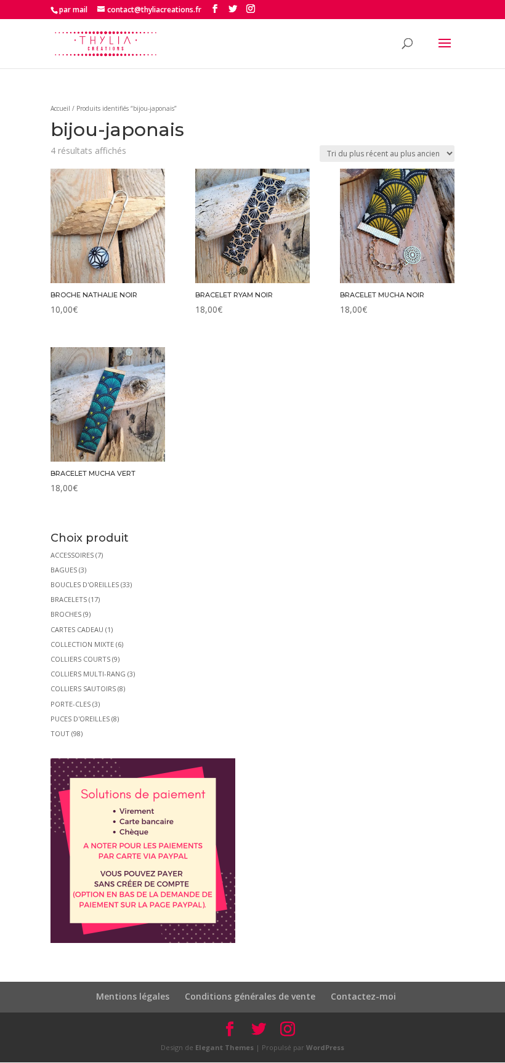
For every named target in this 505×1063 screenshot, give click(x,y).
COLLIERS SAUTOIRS (83, 688)
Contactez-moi (363, 996)
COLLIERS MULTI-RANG (88, 673)
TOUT (60, 733)
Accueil (60, 108)
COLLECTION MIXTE (82, 644)
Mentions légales (132, 996)
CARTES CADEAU (76, 629)
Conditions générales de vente (250, 996)
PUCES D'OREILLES (80, 718)
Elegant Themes (224, 1047)
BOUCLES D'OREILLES (84, 584)
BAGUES (63, 569)
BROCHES (65, 614)
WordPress (325, 1047)
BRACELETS (68, 599)
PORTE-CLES (70, 703)
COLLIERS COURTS (80, 659)
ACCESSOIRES (72, 555)
